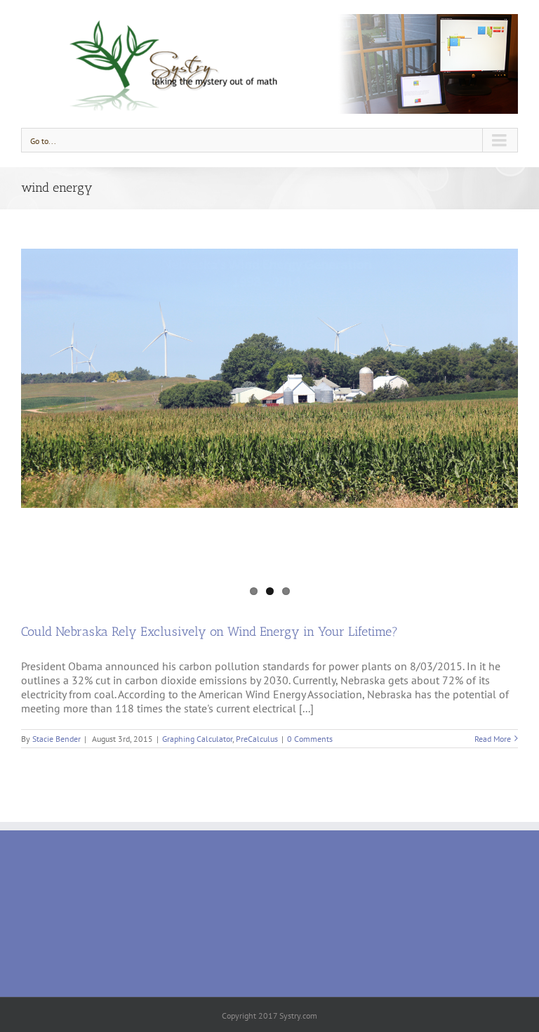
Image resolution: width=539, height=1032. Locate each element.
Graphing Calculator (197, 738)
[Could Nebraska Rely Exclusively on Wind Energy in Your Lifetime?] (269, 378)
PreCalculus (257, 738)
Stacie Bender (56, 738)
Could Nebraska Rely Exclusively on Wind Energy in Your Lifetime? (209, 631)
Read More (492, 738)
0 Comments (310, 738)
